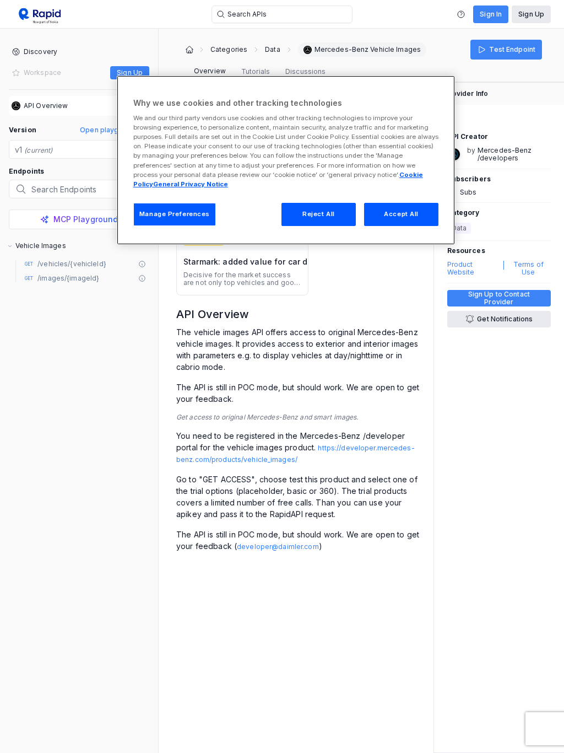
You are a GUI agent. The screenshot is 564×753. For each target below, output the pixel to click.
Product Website (461, 268)
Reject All (318, 214)
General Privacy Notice (190, 184)
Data (272, 49)
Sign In (491, 14)
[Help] (461, 14)
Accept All (401, 214)
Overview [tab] (210, 71)
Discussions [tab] (305, 71)
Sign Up (531, 14)
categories (228, 49)
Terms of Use (528, 268)
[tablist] (259, 72)
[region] (286, 160)
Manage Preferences (174, 214)
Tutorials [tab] (255, 71)
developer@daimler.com (278, 546)
